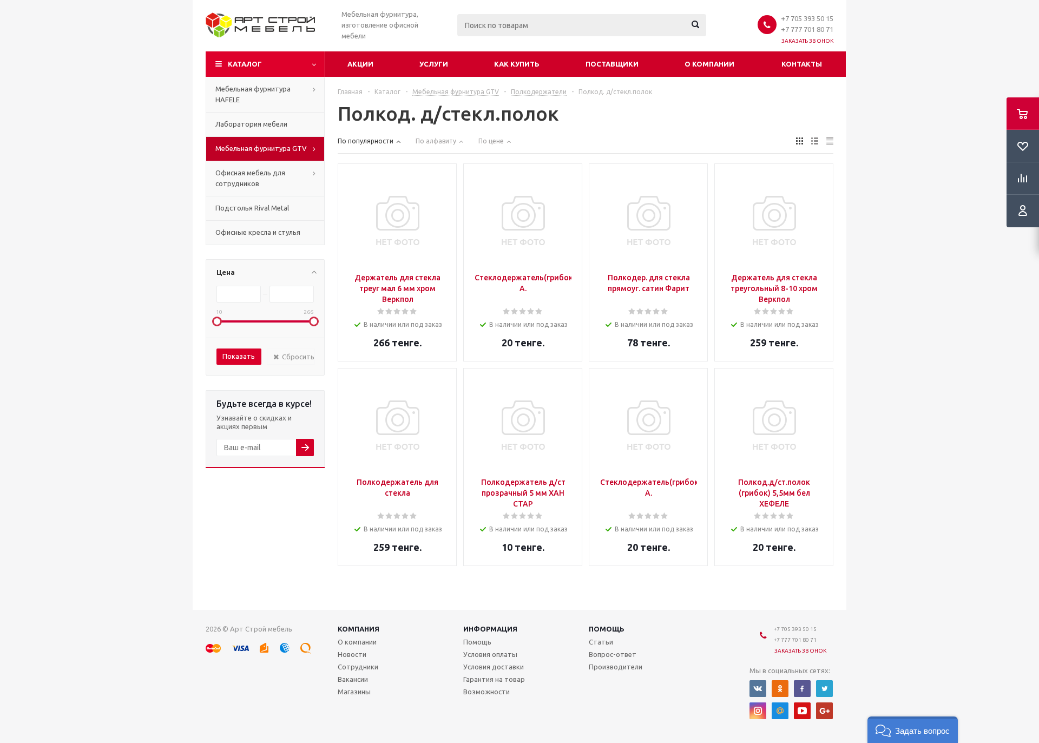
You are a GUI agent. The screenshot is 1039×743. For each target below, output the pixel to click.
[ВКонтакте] (757, 688)
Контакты (801, 64)
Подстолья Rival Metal (252, 208)
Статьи (601, 642)
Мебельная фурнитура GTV (261, 148)
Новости (352, 654)
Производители (615, 666)
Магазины (354, 691)
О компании (709, 64)
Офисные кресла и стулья (257, 232)
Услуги (433, 64)
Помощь (606, 629)
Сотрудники (358, 666)
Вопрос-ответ (612, 654)
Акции (360, 64)
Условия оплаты (490, 654)
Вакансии (353, 679)
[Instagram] (757, 710)
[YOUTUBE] (802, 710)
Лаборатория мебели (251, 124)
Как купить (517, 64)
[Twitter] (824, 688)
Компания (358, 629)
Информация (490, 629)
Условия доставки (493, 666)
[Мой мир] (780, 710)
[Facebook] (802, 688)
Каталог (245, 64)
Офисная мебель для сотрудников (250, 178)
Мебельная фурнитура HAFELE (253, 94)
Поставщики (612, 64)
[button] (912, 729)
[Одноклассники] (780, 688)
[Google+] (824, 710)
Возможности (486, 691)
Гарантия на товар (494, 679)
